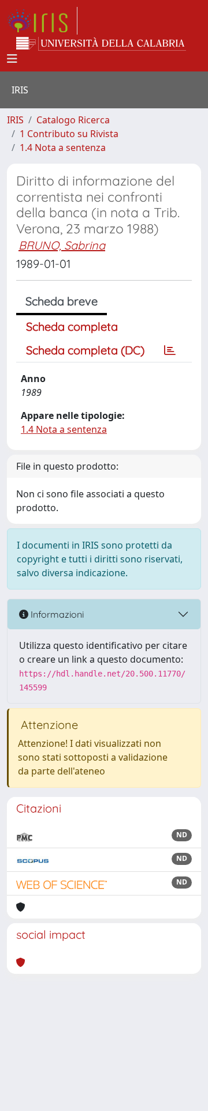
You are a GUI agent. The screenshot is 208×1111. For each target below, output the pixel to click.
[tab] (169, 350)
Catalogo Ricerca (73, 120)
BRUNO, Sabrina (61, 245)
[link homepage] (42, 21)
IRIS (15, 120)
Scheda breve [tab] (61, 301)
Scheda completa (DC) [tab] (85, 350)
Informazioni (56, 614)
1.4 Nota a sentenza (63, 147)
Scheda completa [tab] (72, 326)
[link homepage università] (101, 44)
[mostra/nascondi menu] (12, 59)
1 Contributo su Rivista (69, 133)
